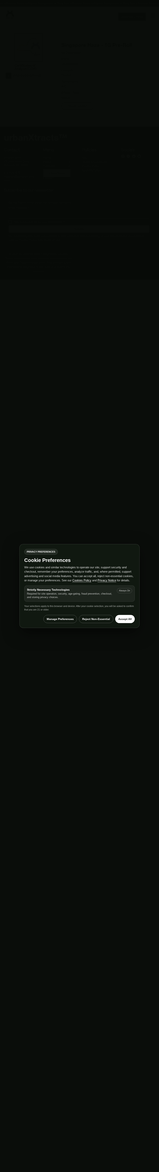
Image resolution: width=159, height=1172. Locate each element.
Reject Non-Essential (96, 619)
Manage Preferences (60, 619)
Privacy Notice (107, 580)
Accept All (125, 619)
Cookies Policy (81, 580)
